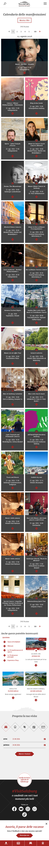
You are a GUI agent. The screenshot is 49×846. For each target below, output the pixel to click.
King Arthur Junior (36, 103)
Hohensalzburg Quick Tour (36, 601)
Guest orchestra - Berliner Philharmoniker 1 (13, 271)
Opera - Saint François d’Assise (12, 145)
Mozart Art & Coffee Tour (12, 353)
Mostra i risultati (24, 754)
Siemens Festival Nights (12, 310)
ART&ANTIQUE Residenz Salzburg (36, 435)
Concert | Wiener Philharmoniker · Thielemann (12, 104)
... (31, 31)
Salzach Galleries (36, 353)
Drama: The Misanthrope (12, 186)
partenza (6, 745)
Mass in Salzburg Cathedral (12, 394)
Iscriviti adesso (13, 691)
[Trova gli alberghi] (30, 843)
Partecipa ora (24, 835)
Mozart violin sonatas (12, 518)
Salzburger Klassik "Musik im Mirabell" (36, 560)
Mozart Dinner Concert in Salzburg (36, 187)
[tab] (5, 727)
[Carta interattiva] (6, 843)
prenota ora (36, 656)
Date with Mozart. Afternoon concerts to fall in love (36, 519)
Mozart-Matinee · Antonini (24, 64)
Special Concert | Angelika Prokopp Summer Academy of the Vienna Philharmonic (12, 603)
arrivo (5, 739)
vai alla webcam (36, 691)
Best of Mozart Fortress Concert (36, 270)
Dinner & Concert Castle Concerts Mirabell (36, 145)
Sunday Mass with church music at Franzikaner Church (36, 311)
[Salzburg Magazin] (18, 843)
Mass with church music (36, 394)
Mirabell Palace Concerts (12, 227)
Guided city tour (36, 477)
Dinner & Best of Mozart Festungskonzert (36, 228)
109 (35, 31)
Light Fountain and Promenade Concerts (12, 435)
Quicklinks (6, 638)
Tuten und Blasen (12, 477)
